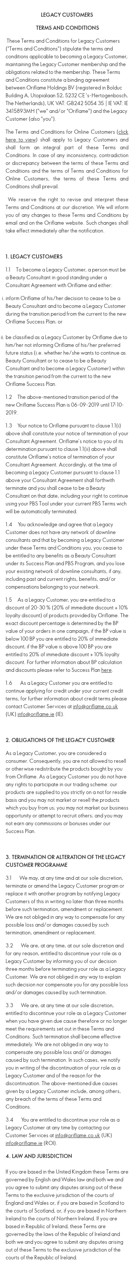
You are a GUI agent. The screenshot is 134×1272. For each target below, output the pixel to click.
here (106, 669)
